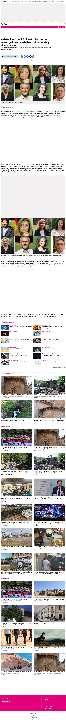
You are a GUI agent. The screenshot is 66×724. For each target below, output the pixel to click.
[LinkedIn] (33, 56)
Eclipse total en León (63, 1)
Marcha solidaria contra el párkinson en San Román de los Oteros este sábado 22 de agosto (16, 648)
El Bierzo (33, 27)
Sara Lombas (3, 501)
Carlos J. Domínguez (5, 397)
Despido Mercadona (32, 1)
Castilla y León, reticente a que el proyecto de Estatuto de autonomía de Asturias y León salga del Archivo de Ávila (49, 497)
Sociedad (18, 27)
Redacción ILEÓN (4, 450)
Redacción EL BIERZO (5, 475)
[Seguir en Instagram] (52, 708)
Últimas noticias (5, 578)
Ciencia (22, 27)
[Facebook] (25, 56)
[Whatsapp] (22, 56)
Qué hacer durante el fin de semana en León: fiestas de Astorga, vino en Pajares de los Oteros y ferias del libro (48, 523)
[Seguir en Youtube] (54, 708)
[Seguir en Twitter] (47, 708)
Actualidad (4, 27)
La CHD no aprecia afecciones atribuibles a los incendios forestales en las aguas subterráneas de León (16, 419)
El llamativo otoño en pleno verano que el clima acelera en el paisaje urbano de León (16, 523)
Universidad (27, 27)
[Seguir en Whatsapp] (58, 708)
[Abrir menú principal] (64, 24)
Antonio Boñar (36, 625)
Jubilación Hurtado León (55, 1)
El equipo (33, 715)
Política (8, 27)
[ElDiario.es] (60, 27)
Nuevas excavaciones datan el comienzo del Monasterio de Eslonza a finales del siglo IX (49, 600)
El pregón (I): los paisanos (40, 623)
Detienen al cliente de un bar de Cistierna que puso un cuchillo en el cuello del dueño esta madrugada (48, 572)
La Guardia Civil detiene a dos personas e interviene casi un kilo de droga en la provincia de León (16, 624)
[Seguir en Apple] (47, 699)
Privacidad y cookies (33, 717)
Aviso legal (33, 719)
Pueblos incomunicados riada (39, 1)
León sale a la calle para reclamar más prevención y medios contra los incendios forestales (14, 448)
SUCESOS (50, 1)
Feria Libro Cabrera (11, 1)
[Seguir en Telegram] (50, 708)
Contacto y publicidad (33, 721)
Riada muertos (46, 1)
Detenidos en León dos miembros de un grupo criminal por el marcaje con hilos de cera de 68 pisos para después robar (49, 548)
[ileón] (9, 698)
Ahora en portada (5, 426)
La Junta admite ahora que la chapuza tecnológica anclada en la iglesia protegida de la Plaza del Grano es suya (16, 395)
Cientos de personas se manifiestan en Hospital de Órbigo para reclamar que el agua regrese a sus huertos (16, 572)
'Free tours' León (17, 1)
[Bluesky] (27, 56)
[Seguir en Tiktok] (56, 708)
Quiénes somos (33, 713)
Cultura (13, 27)
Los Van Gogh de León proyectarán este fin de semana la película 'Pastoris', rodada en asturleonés (49, 648)
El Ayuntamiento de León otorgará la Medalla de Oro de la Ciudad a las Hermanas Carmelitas (16, 672)
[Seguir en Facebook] (49, 708)
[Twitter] (30, 56)
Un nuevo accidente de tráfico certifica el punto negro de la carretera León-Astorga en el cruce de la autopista (16, 547)
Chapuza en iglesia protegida (24, 1)
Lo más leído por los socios (7, 373)
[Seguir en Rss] (59, 708)
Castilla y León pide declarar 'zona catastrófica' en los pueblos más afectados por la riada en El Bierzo (48, 395)
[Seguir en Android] (45, 699)
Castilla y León (40, 27)
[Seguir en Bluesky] (45, 708)
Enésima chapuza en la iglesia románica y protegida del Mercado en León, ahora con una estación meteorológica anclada (49, 420)
